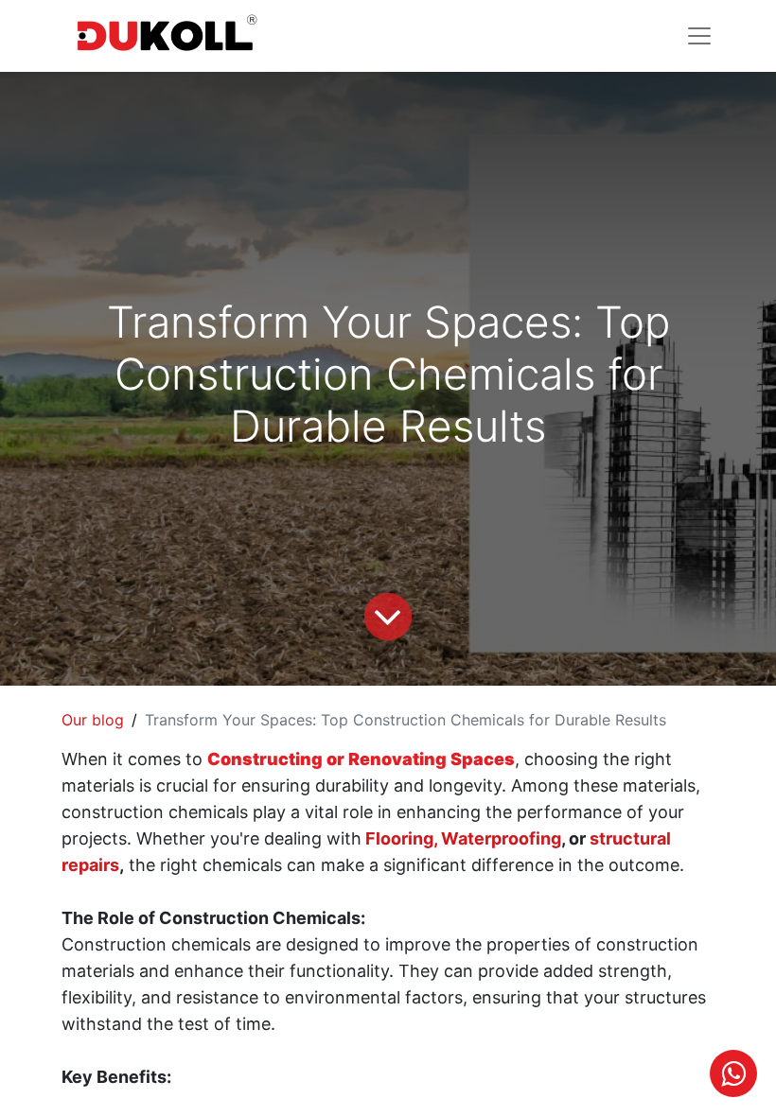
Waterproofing (501, 838)
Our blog (93, 719)
